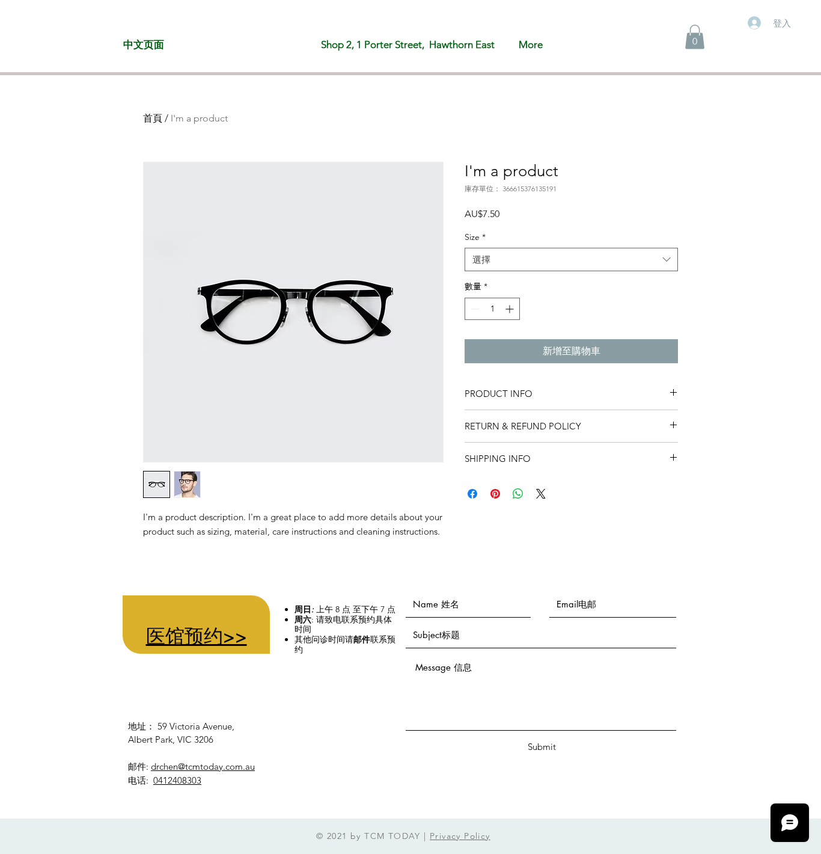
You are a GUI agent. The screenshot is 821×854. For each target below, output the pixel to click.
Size (475, 237)
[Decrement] (473, 308)
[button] (695, 37)
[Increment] (510, 308)
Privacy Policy (460, 836)
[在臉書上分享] (472, 494)
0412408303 (177, 780)
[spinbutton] (492, 308)
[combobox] (571, 259)
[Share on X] (541, 494)
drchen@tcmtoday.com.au (203, 766)
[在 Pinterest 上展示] (495, 494)
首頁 (152, 118)
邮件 (361, 639)
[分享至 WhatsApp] (518, 494)
